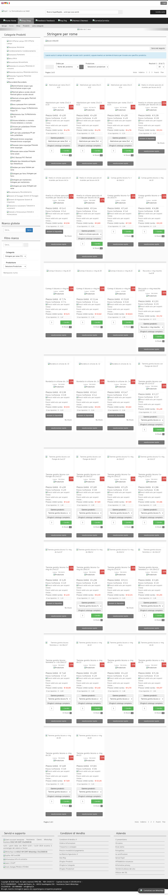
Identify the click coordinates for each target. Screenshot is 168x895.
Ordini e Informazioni (67, 843)
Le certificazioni (121, 854)
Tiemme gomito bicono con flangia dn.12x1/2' (150, 382)
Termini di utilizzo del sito (125, 869)
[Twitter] (82, 3)
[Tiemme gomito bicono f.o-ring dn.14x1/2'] (59, 557)
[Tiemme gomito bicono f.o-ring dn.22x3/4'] (120, 557)
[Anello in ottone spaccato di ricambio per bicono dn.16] (89, 185)
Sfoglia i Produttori (66, 869)
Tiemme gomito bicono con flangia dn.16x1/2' (88, 475)
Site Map (62, 858)
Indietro (142, 72)
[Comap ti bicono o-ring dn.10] (59, 278)
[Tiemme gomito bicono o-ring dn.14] (120, 650)
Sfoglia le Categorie (67, 865)
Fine (162, 72)
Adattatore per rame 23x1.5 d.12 (89, 104)
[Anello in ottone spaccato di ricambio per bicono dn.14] (59, 185)
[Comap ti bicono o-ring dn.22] (120, 278)
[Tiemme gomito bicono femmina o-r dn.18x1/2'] (59, 650)
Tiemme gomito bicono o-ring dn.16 (151, 661)
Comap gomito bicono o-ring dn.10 (150, 196)
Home (11, 26)
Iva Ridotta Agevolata (67, 854)
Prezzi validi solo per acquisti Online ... (57, 127)
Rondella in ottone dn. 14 (118, 381)
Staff (13, 863)
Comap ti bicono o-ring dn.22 (120, 288)
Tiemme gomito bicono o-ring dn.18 (58, 754)
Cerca (29, 230)
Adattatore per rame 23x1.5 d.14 (120, 104)
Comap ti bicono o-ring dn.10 (58, 288)
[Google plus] (86, 3)
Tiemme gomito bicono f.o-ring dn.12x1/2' (150, 475)
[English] (2, 3)
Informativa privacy (122, 865)
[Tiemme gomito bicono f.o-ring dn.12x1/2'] (151, 464)
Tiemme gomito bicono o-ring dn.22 (89, 754)
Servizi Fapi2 (120, 858)
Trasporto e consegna (67, 847)
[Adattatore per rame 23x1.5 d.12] (89, 92)
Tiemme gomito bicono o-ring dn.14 (120, 661)
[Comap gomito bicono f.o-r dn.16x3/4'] (120, 185)
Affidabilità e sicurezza (124, 862)
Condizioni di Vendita (67, 840)
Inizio (135, 72)
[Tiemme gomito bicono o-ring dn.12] (89, 650)
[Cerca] (26, 245)
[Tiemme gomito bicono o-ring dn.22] (89, 743)
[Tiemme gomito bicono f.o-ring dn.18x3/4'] (89, 557)
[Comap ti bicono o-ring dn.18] (89, 278)
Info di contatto (21, 859)
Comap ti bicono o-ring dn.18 (89, 288)
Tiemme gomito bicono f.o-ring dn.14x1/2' (57, 568)
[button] (163, 3)
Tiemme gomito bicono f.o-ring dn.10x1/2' (119, 475)
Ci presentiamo (121, 840)
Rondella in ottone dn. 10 (57, 381)
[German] (5, 3)
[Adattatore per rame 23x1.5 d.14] (120, 92)
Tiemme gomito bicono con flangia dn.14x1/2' (57, 475)
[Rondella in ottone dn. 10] (59, 371)
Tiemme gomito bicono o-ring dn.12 (89, 661)
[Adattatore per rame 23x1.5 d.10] (59, 92)
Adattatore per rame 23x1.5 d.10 (58, 104)
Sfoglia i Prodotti (66, 862)
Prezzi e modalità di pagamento (71, 851)
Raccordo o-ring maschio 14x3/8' (149, 289)
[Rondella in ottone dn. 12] (89, 371)
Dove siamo (119, 847)
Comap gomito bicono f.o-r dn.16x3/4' (119, 196)
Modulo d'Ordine (22, 867)
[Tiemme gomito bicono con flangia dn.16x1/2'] (89, 464)
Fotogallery (119, 851)
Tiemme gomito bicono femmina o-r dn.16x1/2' (148, 568)
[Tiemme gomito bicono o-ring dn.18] (59, 743)
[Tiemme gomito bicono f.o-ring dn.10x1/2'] (120, 464)
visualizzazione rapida (58, 163)
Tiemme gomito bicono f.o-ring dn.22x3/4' (119, 568)
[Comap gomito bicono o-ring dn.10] (151, 185)
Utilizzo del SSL (121, 873)
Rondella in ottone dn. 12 (87, 381)
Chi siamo (119, 843)
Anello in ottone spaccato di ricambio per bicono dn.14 (58, 196)
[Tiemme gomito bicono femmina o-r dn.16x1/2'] (151, 557)
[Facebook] (79, 3)
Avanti (156, 72)
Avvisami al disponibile (147, 138)
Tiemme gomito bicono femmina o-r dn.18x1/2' (56, 661)
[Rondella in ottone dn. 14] (120, 371)
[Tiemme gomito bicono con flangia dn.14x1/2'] (59, 464)
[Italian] (8, 3)
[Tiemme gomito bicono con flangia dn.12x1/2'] (151, 371)
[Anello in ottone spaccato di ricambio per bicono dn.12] (151, 92)
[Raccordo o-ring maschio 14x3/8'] (151, 278)
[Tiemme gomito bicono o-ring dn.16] (151, 650)
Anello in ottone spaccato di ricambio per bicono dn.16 (89, 196)
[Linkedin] (89, 3)
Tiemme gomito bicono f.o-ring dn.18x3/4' (88, 568)
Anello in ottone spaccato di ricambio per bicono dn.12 (151, 104)
